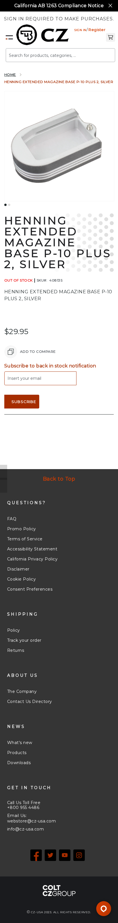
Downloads (19, 762)
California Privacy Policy (32, 559)
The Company (22, 691)
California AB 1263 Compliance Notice (59, 5)
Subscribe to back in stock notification (50, 366)
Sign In (80, 30)
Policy (13, 630)
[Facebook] (36, 855)
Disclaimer (18, 569)
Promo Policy (21, 528)
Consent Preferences (29, 589)
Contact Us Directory (29, 701)
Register (96, 29)
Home (10, 74)
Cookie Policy (21, 579)
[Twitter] (50, 855)
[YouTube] (64, 855)
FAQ (11, 518)
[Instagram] (79, 855)
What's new (19, 742)
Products (17, 752)
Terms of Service (25, 539)
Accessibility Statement (32, 549)
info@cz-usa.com (25, 829)
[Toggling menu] (9, 37)
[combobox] (60, 55)
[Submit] (102, 52)
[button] (110, 36)
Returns (15, 650)
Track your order (24, 640)
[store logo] (42, 34)
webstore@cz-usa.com (31, 821)
